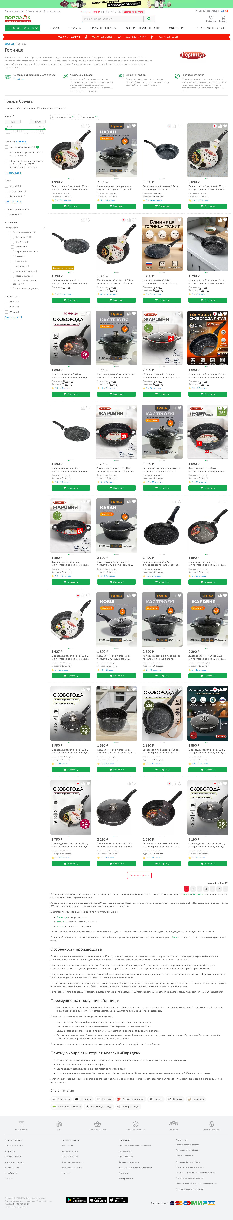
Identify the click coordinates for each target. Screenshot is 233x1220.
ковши (60, 926)
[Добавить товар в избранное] (88, 126)
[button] (22, 28)
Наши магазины (12, 1167)
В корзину (73, 206)
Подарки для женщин (103, 37)
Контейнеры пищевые (69, 1106)
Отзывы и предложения (72, 1162)
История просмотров (14, 1162)
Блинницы (198, 1099)
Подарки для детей (167, 37)
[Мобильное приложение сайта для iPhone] (98, 1200)
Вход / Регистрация (209, 10)
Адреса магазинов (13, 11)
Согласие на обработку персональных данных (196, 1183)
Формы (175, 937)
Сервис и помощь (71, 1140)
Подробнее (18, 79)
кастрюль (198, 894)
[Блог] (59, 1124)
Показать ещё (136, 875)
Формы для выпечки (133, 1099)
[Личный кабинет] (211, 1124)
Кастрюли (107, 1099)
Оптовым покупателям (129, 1162)
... (213, 889)
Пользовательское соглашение (189, 1178)
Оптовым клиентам (51, 11)
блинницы (62, 917)
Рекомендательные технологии (189, 1189)
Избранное (10, 1151)
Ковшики (178, 1099)
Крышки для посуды (101, 1106)
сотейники (62, 921)
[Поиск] (149, 19)
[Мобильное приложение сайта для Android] (76, 1200)
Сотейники (86, 1099)
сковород (186, 894)
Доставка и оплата (133, 11)
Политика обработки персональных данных (195, 1172)
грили (84, 917)
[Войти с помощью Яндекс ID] (226, 11)
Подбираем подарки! (68, 37)
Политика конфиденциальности (190, 1167)
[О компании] (21, 1124)
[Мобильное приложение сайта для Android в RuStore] (118, 1200)
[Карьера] (173, 1123)
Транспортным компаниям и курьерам (135, 1167)
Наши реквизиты (126, 1178)
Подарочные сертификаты (187, 1150)
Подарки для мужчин (135, 37)
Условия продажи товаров (187, 1144)
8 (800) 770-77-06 (112, 12)
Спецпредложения (13, 1156)
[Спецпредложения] (135, 1124)
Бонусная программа (185, 1156)
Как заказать (67, 1145)
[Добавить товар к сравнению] (83, 126)
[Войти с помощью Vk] (222, 11)
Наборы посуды (131, 1106)
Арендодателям (126, 1156)
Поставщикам (125, 1151)
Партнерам (124, 1140)
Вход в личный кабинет (72, 1167)
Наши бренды (11, 1173)
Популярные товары (14, 1145)
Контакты (66, 1173)
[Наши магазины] (97, 1124)
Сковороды (64, 1099)
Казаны (158, 1099)
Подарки (9, 1178)
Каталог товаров (13, 1140)
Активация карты (33, 11)
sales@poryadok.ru (19, 1207)
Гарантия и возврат (70, 1156)
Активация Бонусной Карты (188, 1162)
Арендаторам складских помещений (135, 1145)
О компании (124, 1173)
